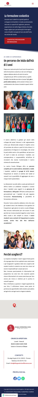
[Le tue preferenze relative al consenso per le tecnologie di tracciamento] (9, 395)
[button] (15, 305)
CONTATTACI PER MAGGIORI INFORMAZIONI (16, 41)
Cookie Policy (24, 391)
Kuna (25, 394)
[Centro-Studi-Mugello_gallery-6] (19, 132)
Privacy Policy (17, 391)
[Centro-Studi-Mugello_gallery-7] (19, 109)
